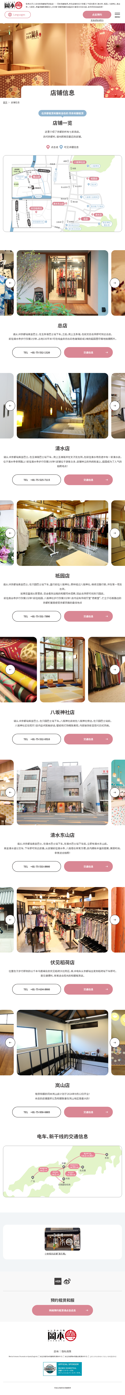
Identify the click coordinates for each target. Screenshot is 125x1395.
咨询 (56, 1351)
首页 (5, 102)
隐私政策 (66, 1351)
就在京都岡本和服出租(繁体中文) (76, 1356)
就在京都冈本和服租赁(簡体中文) (51, 1356)
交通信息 (88, 352)
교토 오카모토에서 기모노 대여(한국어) (103, 1356)
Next (115, 283)
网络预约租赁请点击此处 (62, 1310)
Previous (10, 283)
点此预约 (97, 14)
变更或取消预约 (97, 20)
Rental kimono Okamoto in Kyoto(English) (23, 1356)
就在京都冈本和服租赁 (63, 1388)
